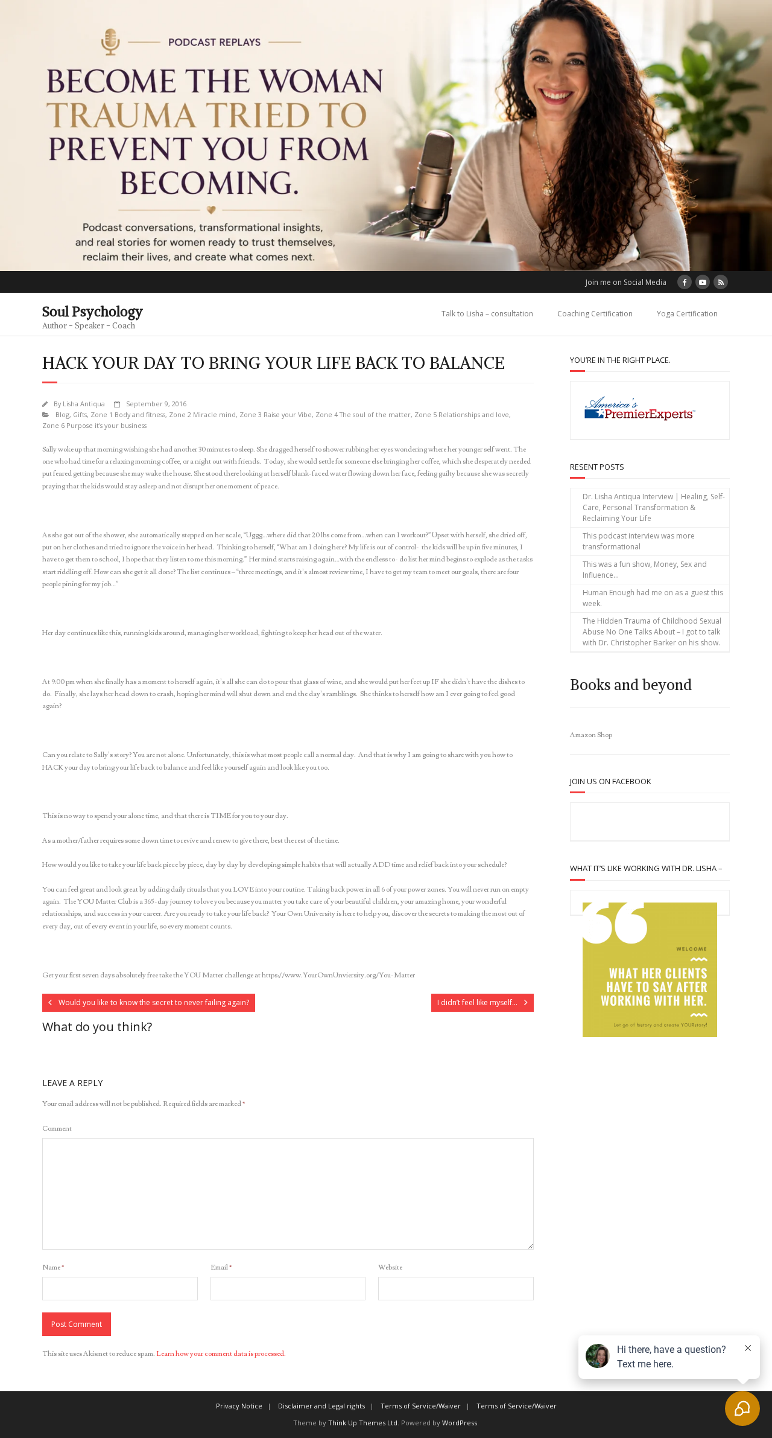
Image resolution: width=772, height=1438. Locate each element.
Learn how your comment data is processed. (221, 1353)
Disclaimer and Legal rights (321, 1405)
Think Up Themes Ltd (362, 1422)
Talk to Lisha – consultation (487, 313)
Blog (62, 414)
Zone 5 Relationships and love (461, 414)
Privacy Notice (239, 1405)
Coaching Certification (595, 313)
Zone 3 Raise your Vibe (275, 414)
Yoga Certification (687, 313)
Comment (57, 1128)
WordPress (459, 1422)
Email (221, 1267)
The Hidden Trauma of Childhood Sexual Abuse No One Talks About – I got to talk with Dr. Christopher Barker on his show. (652, 632)
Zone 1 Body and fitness (127, 414)
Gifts (80, 414)
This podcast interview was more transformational (639, 541)
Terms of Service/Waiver (421, 1405)
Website (390, 1267)
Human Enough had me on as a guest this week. (653, 598)
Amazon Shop (591, 735)
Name (53, 1267)
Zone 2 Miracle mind (202, 414)
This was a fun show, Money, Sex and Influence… (645, 569)
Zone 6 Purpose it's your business (94, 425)
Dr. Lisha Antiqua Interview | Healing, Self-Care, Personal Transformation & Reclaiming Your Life (654, 507)
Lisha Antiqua (84, 403)
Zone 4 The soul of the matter (363, 414)
